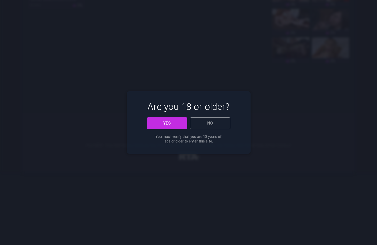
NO (210, 123)
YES (167, 123)
